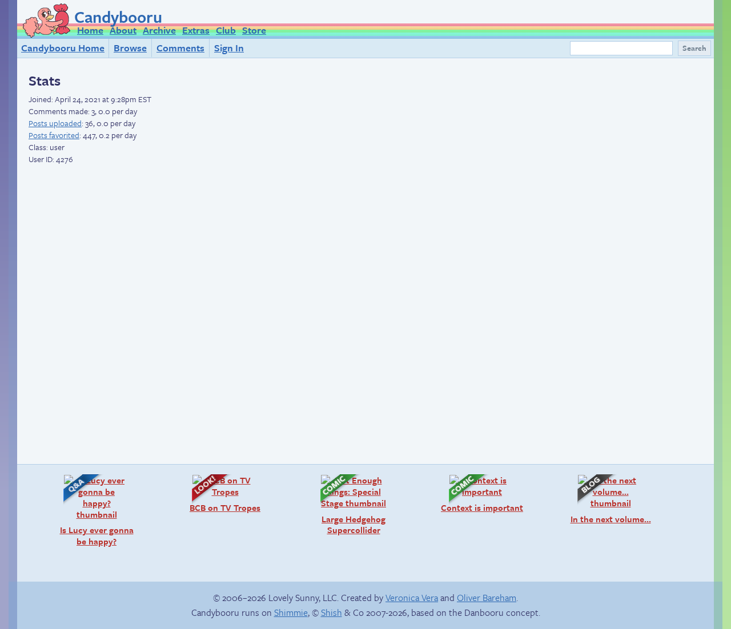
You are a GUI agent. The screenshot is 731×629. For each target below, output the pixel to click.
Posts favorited (54, 135)
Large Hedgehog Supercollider (347, 505)
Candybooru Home (63, 48)
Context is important (480, 493)
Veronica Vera (411, 597)
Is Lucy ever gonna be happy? (93, 510)
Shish (331, 612)
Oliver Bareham (486, 597)
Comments (180, 48)
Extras (196, 30)
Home (90, 30)
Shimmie (291, 612)
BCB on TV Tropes (220, 493)
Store (254, 30)
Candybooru (118, 16)
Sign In (229, 48)
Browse (130, 48)
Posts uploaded (55, 123)
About (123, 30)
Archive (159, 30)
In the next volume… (608, 499)
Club (226, 30)
